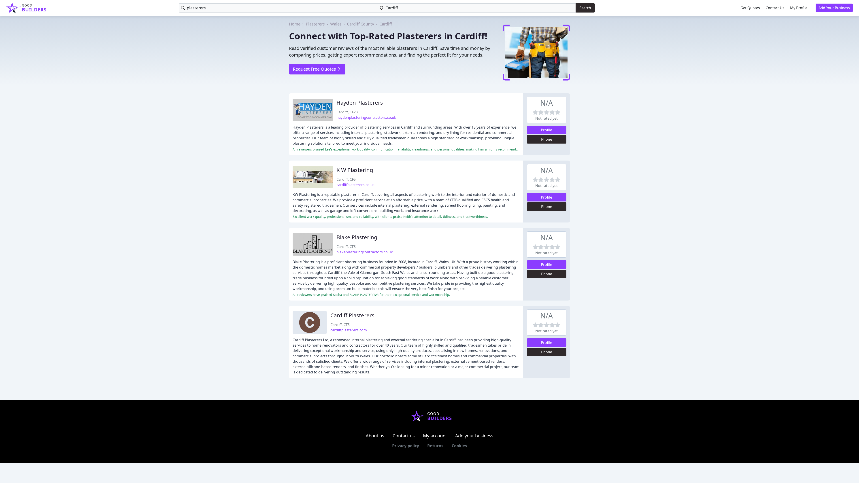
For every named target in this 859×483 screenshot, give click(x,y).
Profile (546, 129)
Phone (546, 139)
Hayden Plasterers (359, 102)
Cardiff (385, 24)
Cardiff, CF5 (346, 179)
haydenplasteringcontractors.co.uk (366, 117)
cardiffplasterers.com (348, 330)
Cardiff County (360, 24)
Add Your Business (834, 7)
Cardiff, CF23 (347, 112)
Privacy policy (405, 445)
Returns (435, 445)
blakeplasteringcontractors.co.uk (364, 252)
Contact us (404, 436)
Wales (336, 24)
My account (435, 436)
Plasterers (315, 24)
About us (375, 436)
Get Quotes (750, 7)
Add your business (474, 436)
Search (585, 7)
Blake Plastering (356, 237)
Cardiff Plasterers (352, 315)
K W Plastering (354, 170)
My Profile (798, 7)
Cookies (459, 445)
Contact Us (775, 7)
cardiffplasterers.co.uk (355, 184)
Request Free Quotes (315, 69)
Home (294, 24)
